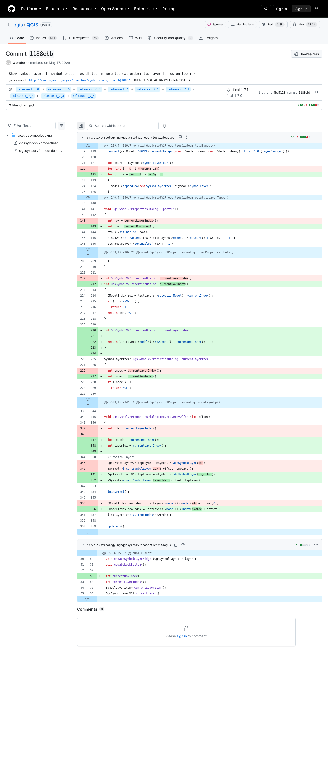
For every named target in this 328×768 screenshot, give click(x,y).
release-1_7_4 (84, 96)
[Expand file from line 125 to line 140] (87, 197)
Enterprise (144, 8)
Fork (275, 24)
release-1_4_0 (28, 89)
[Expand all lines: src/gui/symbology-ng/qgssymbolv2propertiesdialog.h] (183, 544)
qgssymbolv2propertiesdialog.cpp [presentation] (46, 143)
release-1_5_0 (59, 89)
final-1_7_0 (234, 96)
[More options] (316, 137)
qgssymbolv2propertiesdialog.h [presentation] (44, 151)
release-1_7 (118, 89)
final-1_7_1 (240, 89)
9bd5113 (279, 92)
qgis (18, 25)
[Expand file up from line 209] (87, 255)
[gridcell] (199, 146)
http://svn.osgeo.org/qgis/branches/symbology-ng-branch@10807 (79, 80)
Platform (29, 8)
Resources (82, 8)
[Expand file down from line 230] (87, 399)
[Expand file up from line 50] (87, 553)
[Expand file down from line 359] (87, 532)
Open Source (113, 8)
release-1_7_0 (147, 89)
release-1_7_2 (22, 96)
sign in (182, 636)
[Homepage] (11, 8)
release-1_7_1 (178, 89)
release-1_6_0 (89, 89)
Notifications (245, 24)
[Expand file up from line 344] (87, 405)
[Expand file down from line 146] (87, 249)
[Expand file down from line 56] (87, 599)
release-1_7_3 (53, 96)
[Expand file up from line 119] (87, 146)
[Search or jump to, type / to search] (266, 8)
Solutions (55, 8)
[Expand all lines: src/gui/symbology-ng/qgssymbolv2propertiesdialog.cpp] (186, 137)
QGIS (32, 25)
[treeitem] (35, 142)
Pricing (169, 8)
